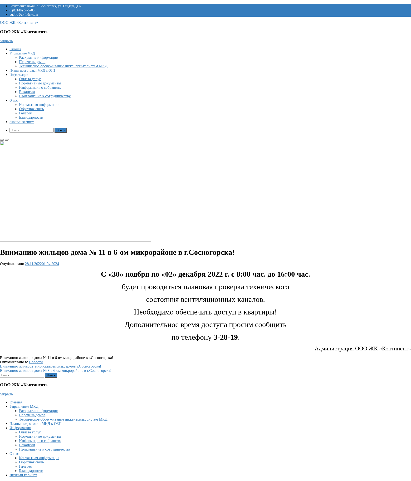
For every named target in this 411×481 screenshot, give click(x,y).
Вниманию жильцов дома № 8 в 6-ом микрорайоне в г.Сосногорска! (55, 370)
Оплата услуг (30, 79)
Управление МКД (22, 53)
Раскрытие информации (38, 57)
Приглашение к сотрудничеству (45, 96)
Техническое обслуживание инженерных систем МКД (63, 66)
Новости (36, 362)
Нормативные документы (40, 83)
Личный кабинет (22, 122)
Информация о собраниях (40, 87)
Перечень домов (32, 62)
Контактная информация (39, 105)
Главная (15, 49)
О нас (14, 100)
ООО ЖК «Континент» (19, 22)
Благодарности (31, 117)
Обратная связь (31, 109)
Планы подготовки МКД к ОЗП (32, 70)
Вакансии (27, 92)
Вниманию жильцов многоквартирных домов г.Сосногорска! (50, 366)
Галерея (25, 113)
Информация (19, 75)
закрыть (6, 41)
